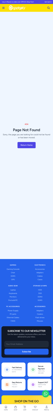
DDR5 (13, 276)
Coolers (40, 314)
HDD (40, 290)
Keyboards (13, 293)
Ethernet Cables (13, 317)
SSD (40, 293)
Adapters (40, 273)
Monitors (13, 297)
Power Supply (13, 311)
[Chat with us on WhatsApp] (45, 393)
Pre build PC (13, 300)
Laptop (13, 290)
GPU (13, 279)
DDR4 (40, 297)
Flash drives (39, 317)
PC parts (13, 314)
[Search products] (48, 7)
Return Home (27, 145)
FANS (13, 321)
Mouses (40, 321)
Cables (40, 276)
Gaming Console (13, 269)
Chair (13, 273)
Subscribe (26, 351)
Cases (40, 279)
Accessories (40, 269)
